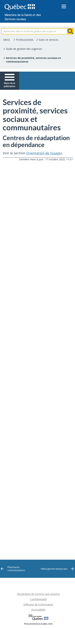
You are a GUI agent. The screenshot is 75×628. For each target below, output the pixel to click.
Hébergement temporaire (54, 568)
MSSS (6, 39)
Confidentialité (38, 599)
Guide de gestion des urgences (24, 49)
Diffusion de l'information (38, 604)
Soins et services (48, 39)
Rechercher (70, 31)
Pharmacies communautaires (16, 569)
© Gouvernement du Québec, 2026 (38, 624)
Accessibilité (38, 609)
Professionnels (24, 39)
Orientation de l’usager (44, 153)
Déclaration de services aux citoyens (38, 594)
